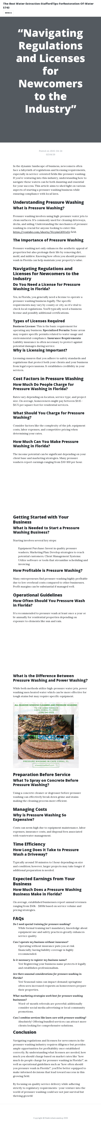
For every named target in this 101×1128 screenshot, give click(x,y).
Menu (7, 13)
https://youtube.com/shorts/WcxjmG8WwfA (41, 232)
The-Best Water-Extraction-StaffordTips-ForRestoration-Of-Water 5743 (48, 5)
